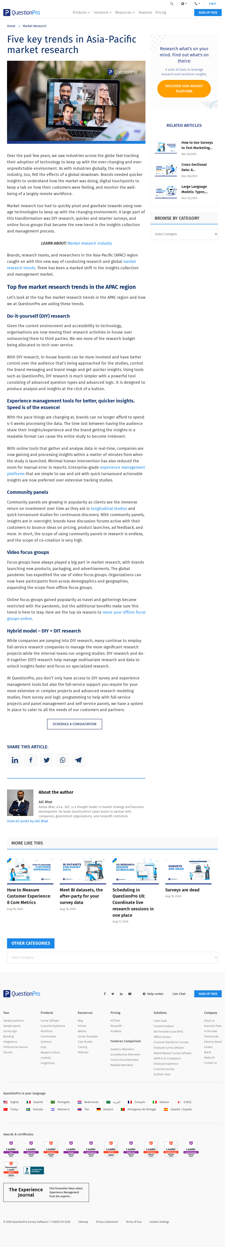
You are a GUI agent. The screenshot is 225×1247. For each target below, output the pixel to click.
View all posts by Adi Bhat (27, 821)
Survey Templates (88, 1036)
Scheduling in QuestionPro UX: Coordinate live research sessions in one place (133, 902)
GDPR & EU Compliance (167, 1058)
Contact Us (210, 1062)
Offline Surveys (162, 1037)
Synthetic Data (162, 1074)
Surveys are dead (182, 890)
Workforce (47, 1031)
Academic (116, 1031)
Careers (208, 1047)
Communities (48, 1036)
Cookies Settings (159, 1221)
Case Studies (85, 1041)
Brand (207, 1052)
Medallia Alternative (122, 1065)
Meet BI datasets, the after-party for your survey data (81, 896)
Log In (212, 3)
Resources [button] (123, 12)
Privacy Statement (107, 1221)
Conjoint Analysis (164, 1026)
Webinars (83, 1052)
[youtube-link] (129, 994)
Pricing (161, 12)
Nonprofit (116, 1025)
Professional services (15, 1047)
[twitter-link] (112, 994)
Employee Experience (166, 1063)
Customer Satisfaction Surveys (171, 1042)
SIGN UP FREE (208, 13)
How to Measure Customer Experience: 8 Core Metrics (29, 896)
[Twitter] (46, 760)
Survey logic (10, 1031)
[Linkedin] (15, 760)
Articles (82, 1025)
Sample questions (13, 1020)
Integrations (10, 1041)
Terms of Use (134, 1221)
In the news (210, 1031)
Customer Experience (53, 1025)
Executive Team (213, 1025)
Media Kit (209, 1057)
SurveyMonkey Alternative (125, 1054)
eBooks (82, 1031)
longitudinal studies (109, 508)
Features (145, 12)
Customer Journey (164, 1069)
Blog (80, 1020)
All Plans (115, 1020)
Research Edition (50, 1052)
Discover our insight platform (184, 88)
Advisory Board (213, 1041)
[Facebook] (30, 760)
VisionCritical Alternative (125, 1059)
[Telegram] (78, 760)
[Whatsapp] (62, 760)
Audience (46, 1041)
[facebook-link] (105, 994)
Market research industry (89, 243)
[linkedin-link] (121, 994)
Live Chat (178, 994)
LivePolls (46, 1057)
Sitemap (83, 1221)
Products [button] (79, 12)
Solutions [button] (101, 12)
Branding (8, 1036)
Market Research (34, 26)
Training (82, 1047)
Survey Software (50, 1020)
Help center (155, 994)
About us (209, 1020)
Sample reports (12, 1025)
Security (8, 1052)
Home (11, 26)
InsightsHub (48, 1063)
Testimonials (211, 1036)
